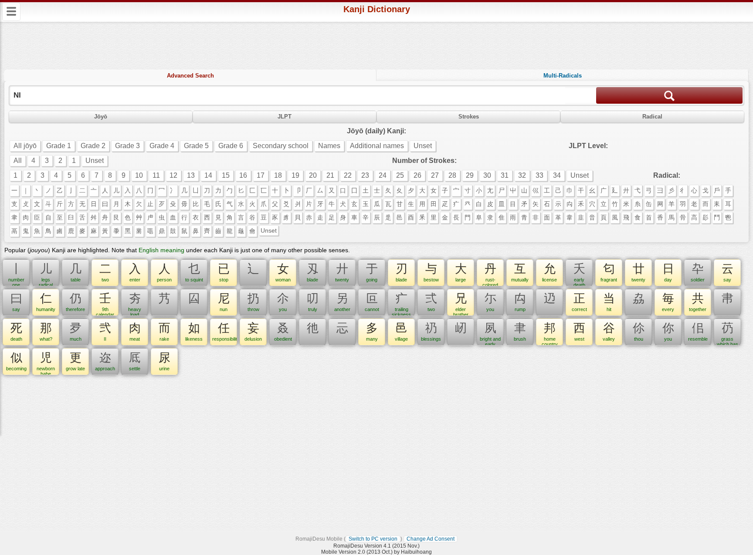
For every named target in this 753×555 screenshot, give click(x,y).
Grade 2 (93, 145)
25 (400, 175)
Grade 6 (230, 145)
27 (435, 175)
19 (295, 175)
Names (329, 145)
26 (417, 175)
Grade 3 (127, 145)
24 (383, 175)
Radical (652, 116)
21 (330, 175)
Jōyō (100, 116)
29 (470, 175)
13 (191, 175)
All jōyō (25, 145)
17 (261, 175)
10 (139, 175)
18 (278, 175)
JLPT (285, 116)
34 (557, 175)
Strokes (468, 116)
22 (348, 175)
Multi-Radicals (562, 75)
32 (522, 175)
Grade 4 (161, 145)
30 (487, 175)
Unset (423, 145)
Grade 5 (196, 145)
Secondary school (281, 145)
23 (365, 175)
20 (313, 175)
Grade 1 (58, 145)
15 (226, 175)
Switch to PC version (373, 539)
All (18, 160)
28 (452, 175)
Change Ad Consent (431, 539)
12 (173, 175)
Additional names (377, 145)
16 (243, 175)
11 (156, 175)
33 (539, 175)
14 (208, 175)
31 (505, 175)
